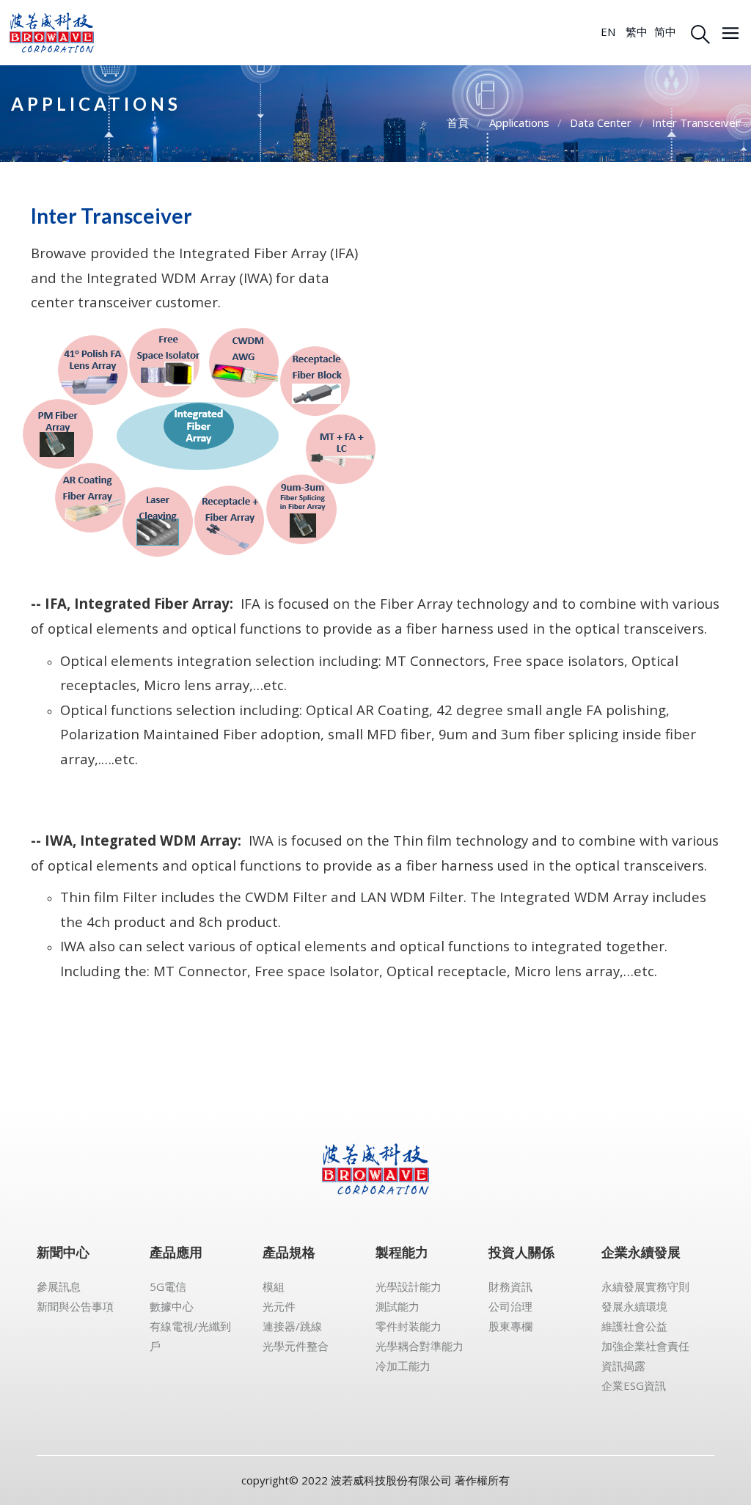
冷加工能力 (403, 1365)
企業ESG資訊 (633, 1385)
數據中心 (172, 1306)
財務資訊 (510, 1286)
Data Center (600, 122)
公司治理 (510, 1306)
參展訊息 (59, 1286)
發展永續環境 (634, 1306)
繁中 (637, 31)
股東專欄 (510, 1326)
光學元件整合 (296, 1346)
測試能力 (398, 1306)
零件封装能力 (409, 1326)
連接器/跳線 (292, 1326)
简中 (665, 31)
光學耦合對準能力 (420, 1346)
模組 (274, 1286)
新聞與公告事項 (75, 1306)
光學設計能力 (409, 1286)
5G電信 (168, 1286)
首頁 (458, 122)
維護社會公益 (634, 1326)
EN (608, 31)
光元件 (279, 1306)
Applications (519, 122)
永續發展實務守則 (645, 1286)
